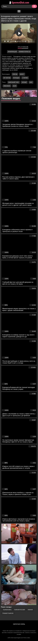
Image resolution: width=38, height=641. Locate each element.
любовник (7, 86)
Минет (22, 74)
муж (31, 82)
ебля (14, 86)
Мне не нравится (15, 47)
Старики (25, 77)
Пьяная (30, 609)
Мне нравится (10, 47)
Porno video (26, 637)
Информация (12, 51)
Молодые (16, 77)
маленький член (13, 82)
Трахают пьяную (7, 613)
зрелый (24, 82)
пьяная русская (19, 609)
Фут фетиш (7, 77)
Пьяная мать (7, 609)
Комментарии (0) (24, 51)
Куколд (15, 74)
